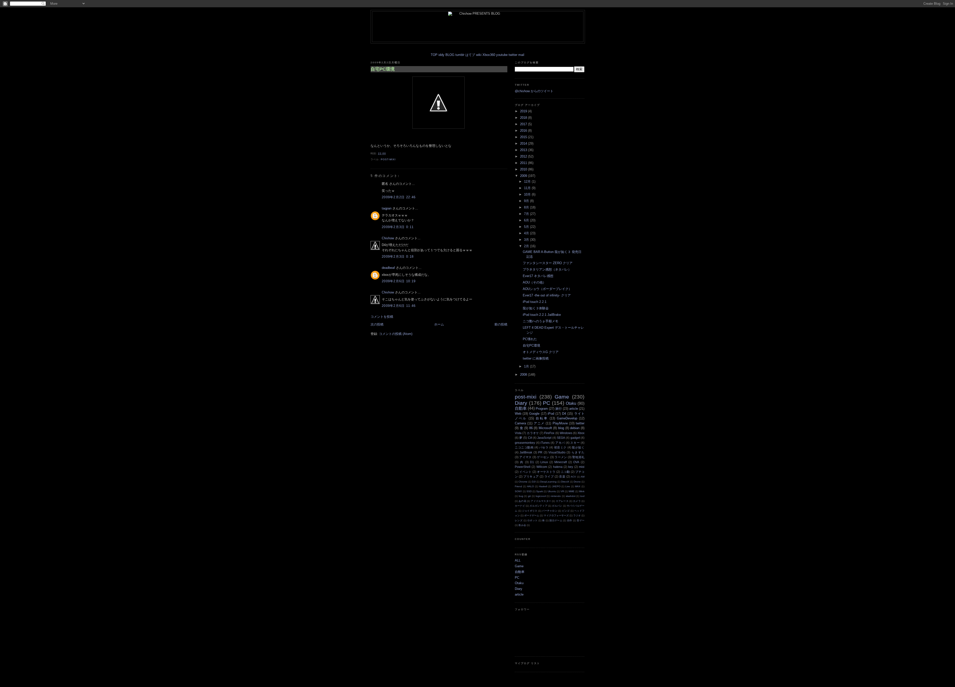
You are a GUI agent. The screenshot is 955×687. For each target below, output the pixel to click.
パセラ (544, 447)
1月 (527, 366)
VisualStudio (557, 452)
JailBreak (526, 452)
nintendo (556, 496)
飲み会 (522, 525)
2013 (524, 150)
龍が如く (578, 447)
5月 (527, 227)
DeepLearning (548, 481)
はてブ (470, 55)
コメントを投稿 (382, 317)
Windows (566, 433)
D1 (532, 462)
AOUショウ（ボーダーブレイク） (547, 289)
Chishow (388, 238)
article (573, 408)
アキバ (560, 442)
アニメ (539, 423)
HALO (530, 486)
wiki (478, 55)
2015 (524, 137)
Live (567, 486)
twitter (513, 55)
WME (571, 491)
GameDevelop (567, 418)
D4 (564, 413)
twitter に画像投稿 (536, 358)
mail (521, 55)
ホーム (439, 324)
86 (531, 428)
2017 (524, 124)
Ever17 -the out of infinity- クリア (547, 295)
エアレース (562, 501)
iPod (551, 413)
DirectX (565, 481)
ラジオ (577, 515)
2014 (524, 143)
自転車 (542, 418)
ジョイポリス (529, 510)
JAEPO (556, 486)
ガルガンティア (538, 505)
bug (521, 496)
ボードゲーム (531, 515)
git (529, 496)
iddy (441, 55)
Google (534, 413)
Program (542, 408)
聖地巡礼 (578, 457)
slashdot (570, 496)
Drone (577, 481)
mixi (581, 466)
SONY (518, 491)
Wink (581, 491)
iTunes (545, 442)
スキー (575, 442)
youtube (502, 55)
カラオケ (533, 433)
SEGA (561, 437)
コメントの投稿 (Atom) (395, 334)
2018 (524, 118)
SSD (529, 491)
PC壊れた (530, 339)
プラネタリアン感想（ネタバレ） (547, 269)
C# (530, 437)
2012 (524, 156)
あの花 (522, 501)
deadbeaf (388, 268)
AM (582, 476)
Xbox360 (488, 55)
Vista (518, 433)
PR (540, 452)
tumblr (459, 55)
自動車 (521, 408)
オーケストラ (546, 471)
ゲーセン (543, 457)
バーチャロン (549, 510)
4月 (527, 233)
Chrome (523, 481)
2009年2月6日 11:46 (399, 306)
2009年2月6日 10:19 (399, 281)
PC (546, 403)
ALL (518, 560)
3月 (527, 240)
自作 (569, 520)
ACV (573, 476)
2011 (524, 163)
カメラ (577, 501)
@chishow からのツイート (534, 91)
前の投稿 (500, 324)
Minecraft (560, 462)
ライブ (549, 476)
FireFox (549, 433)
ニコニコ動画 (524, 447)
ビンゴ (566, 510)
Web (518, 413)
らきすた (578, 452)
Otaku (571, 403)
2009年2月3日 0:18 (398, 256)
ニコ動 (565, 471)
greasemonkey (525, 442)
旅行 (558, 408)
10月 (528, 194)
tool (582, 496)
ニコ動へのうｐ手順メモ (540, 321)
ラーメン (561, 457)
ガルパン (557, 505)
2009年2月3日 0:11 (398, 227)
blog (561, 428)
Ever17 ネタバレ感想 (538, 276)
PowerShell (522, 466)
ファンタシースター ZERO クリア (548, 263)
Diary (521, 403)
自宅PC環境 (383, 69)
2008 (524, 374)
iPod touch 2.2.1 (534, 302)
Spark (539, 491)
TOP (434, 55)
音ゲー (580, 520)
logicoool (541, 496)
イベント (525, 471)
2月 (527, 246)
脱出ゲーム (555, 520)
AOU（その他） (534, 282)
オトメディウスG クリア (541, 352)
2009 (524, 176)
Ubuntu (552, 491)
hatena (558, 466)
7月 (527, 214)
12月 (528, 181)
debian (574, 428)
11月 (528, 188)
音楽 (562, 476)
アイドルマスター (541, 501)
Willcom (541, 466)
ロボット (532, 520)
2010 (524, 169)
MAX (577, 486)
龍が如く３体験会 (536, 308)
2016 (524, 130)
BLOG (449, 55)
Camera (520, 423)
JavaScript (544, 437)
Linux (544, 462)
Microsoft (545, 428)
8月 (527, 207)
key (570, 466)
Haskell (543, 486)
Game (562, 397)
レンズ (519, 520)
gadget (575, 437)
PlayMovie (560, 423)
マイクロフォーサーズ (556, 515)
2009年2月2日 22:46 (399, 197)
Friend (518, 486)
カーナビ (520, 505)
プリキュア (531, 476)
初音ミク (560, 447)
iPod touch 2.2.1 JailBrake (542, 315)
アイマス (525, 457)
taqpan (386, 208)
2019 (524, 111)
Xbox (580, 433)
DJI (534, 481)
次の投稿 (377, 324)
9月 (527, 201)
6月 (527, 220)
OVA (576, 462)
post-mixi (388, 159)
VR (562, 491)
